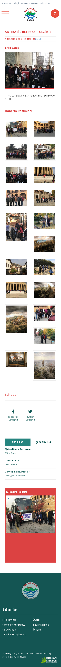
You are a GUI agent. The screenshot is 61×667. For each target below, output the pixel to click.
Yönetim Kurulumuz (14, 624)
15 (8, 501)
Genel (38, 39)
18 (18, 501)
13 (49, 498)
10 (39, 498)
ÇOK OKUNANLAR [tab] (43, 442)
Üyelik (36, 619)
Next (51, 528)
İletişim (46, 3)
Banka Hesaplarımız (15, 634)
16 (12, 501)
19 (22, 501)
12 (46, 498)
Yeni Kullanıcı (31, 3)
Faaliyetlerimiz (41, 624)
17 (15, 501)
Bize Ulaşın (10, 629)
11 (42, 498)
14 (52, 498)
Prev (10, 528)
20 (25, 501)
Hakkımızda (10, 619)
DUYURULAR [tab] (17, 442)
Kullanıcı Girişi (11, 3)
